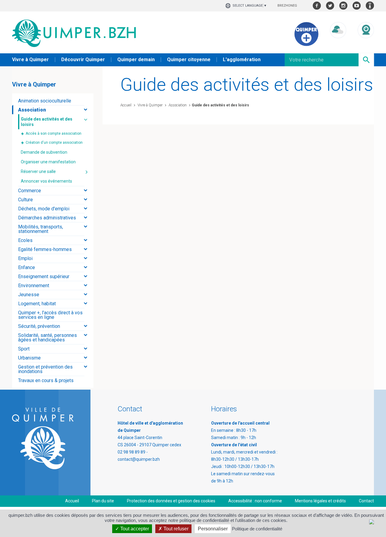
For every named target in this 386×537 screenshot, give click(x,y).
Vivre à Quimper (30, 59)
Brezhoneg (287, 6)
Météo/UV (338, 44)
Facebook (317, 6)
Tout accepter (134, 528)
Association (177, 105)
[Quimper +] (306, 44)
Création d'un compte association (54, 142)
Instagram (343, 6)
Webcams (366, 44)
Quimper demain (136, 59)
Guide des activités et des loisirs (220, 105)
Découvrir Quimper (83, 59)
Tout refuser (175, 528)
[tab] (52, 100)
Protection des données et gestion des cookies (171, 500)
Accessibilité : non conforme (255, 500)
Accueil (125, 105)
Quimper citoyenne (188, 59)
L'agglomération (242, 59)
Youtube (357, 6)
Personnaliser (213, 528)
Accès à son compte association (53, 133)
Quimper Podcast (370, 6)
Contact (366, 500)
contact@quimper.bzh (139, 459)
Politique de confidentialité (257, 528)
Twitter (330, 6)
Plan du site (103, 500)
